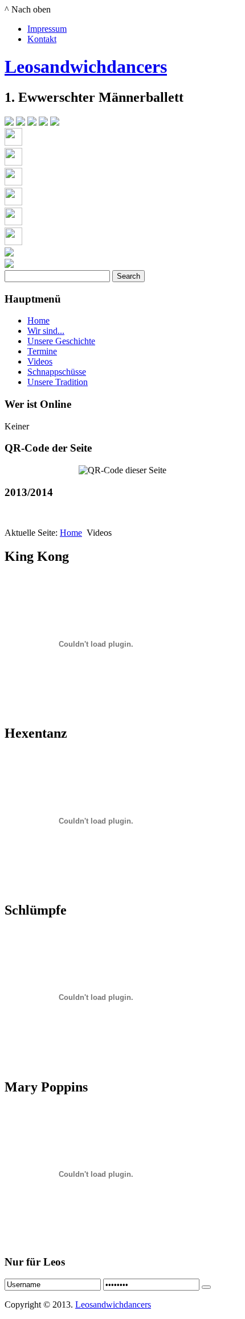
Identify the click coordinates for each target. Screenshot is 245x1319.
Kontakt (41, 39)
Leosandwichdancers (86, 66)
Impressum (47, 29)
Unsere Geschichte (61, 341)
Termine (42, 351)
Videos (39, 361)
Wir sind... (45, 331)
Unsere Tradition (57, 382)
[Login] (206, 1287)
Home (38, 320)
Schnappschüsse (56, 372)
